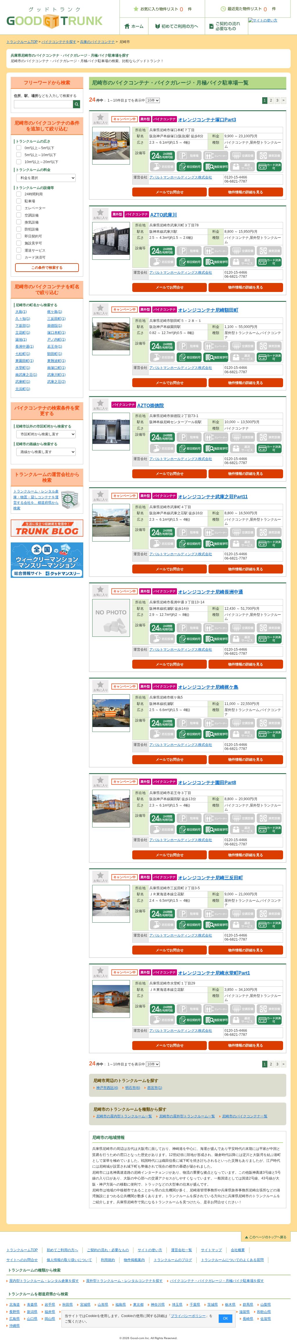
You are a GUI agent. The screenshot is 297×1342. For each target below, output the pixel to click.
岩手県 (50, 1305)
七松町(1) (22, 354)
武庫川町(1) (56, 375)
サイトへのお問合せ (22, 1260)
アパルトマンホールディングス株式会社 (180, 177)
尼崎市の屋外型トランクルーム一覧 (187, 1116)
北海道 (14, 1305)
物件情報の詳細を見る (245, 192)
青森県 (32, 1305)
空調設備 (32, 215)
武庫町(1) (22, 382)
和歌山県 (264, 1312)
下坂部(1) (22, 326)
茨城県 (212, 1305)
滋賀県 (244, 1312)
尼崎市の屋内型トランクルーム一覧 (124, 1116)
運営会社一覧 (181, 1250)
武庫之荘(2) (56, 382)
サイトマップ (211, 1250)
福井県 (50, 1312)
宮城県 (85, 1305)
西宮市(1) (154, 1088)
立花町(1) (22, 333)
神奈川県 (158, 1305)
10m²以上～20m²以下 (41, 162)
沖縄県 (14, 1326)
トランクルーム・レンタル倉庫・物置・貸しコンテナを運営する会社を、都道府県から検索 (36, 499)
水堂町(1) (22, 368)
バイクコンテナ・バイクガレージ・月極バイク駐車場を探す (217, 1281)
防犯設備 (32, 229)
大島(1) (21, 312)
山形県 (103, 1305)
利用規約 (108, 1260)
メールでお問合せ (170, 192)
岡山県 (50, 1319)
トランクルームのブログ (173, 1260)
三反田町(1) (56, 319)
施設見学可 (33, 243)
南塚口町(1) (56, 368)
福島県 (120, 1305)
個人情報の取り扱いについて (69, 1260)
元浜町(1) (22, 389)
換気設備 (32, 222)
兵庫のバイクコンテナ (97, 42)
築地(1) (21, 340)
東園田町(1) (24, 361)
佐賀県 (265, 1319)
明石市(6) (132, 1088)
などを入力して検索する (45, 96)
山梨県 (265, 1305)
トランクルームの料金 (33, 170)
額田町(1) (54, 354)
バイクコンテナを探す (58, 42)
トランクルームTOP (22, 42)
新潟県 (32, 1312)
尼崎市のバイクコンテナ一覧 (244, 1116)
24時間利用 (34, 194)
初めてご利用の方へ (62, 1250)
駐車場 (30, 201)
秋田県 (67, 1305)
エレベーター (35, 208)
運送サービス (35, 250)
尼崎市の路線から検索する (36, 444)
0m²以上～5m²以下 (39, 148)
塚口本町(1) (56, 333)
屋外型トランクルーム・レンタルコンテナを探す (124, 1281)
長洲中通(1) (24, 346)
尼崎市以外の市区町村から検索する (43, 426)
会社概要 (238, 1250)
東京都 (138, 1305)
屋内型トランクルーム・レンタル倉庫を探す (44, 1281)
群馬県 (248, 1305)
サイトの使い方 (150, 1250)
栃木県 (230, 1305)
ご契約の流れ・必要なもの (108, 1250)
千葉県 (195, 1305)
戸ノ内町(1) (56, 340)
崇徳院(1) (54, 326)
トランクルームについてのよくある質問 (232, 1260)
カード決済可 (35, 257)
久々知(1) (22, 319)
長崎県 (248, 1319)
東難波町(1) (56, 361)
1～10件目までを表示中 (127, 100)
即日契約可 (33, 236)
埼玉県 (177, 1305)
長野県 (14, 1312)
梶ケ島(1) (54, 312)
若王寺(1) (54, 346)
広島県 (14, 1319)
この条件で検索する (47, 268)
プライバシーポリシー (188, 1316)
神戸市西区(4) (107, 1088)
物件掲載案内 (134, 1260)
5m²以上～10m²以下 (40, 155)
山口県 (32, 1319)
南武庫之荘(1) (26, 375)
